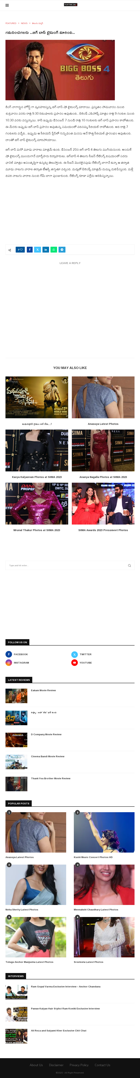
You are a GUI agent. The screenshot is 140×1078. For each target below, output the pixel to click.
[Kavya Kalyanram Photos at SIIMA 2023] (36, 450)
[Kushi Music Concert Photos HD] (104, 832)
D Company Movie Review (46, 734)
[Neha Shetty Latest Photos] (35, 885)
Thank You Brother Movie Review (50, 778)
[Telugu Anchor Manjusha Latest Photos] (35, 937)
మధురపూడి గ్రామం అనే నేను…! (37, 423)
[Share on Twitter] (37, 250)
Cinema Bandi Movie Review (47, 756)
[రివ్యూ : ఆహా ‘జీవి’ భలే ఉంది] (16, 718)
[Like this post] (21, 250)
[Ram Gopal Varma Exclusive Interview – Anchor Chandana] (16, 992)
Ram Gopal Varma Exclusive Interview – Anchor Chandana (65, 986)
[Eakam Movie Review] (16, 696)
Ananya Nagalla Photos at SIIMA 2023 (103, 477)
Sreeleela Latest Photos (88, 962)
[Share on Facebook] (30, 250)
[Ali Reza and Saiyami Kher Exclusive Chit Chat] (16, 1036)
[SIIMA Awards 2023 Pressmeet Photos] (103, 503)
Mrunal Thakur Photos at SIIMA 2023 (36, 530)
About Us (36, 1065)
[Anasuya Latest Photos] (103, 397)
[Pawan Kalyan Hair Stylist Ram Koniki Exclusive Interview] (16, 1014)
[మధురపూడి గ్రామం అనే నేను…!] (36, 397)
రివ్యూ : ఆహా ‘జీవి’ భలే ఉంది (44, 712)
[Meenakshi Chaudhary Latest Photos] (104, 885)
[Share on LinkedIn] (45, 250)
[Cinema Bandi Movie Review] (16, 762)
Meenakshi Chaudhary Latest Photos (96, 909)
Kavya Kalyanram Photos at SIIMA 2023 (37, 477)
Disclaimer (56, 1065)
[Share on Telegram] (62, 250)
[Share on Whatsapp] (53, 250)
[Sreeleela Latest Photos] (104, 937)
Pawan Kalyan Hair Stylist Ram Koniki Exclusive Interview (65, 1008)
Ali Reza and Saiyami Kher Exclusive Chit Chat (58, 1030)
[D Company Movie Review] (16, 740)
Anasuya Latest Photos (103, 423)
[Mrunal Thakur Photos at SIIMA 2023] (36, 503)
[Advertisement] (70, 213)
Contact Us (102, 1065)
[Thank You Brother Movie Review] (16, 784)
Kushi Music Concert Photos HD (93, 857)
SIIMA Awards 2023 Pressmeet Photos (103, 530)
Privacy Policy (79, 1065)
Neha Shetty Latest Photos (21, 909)
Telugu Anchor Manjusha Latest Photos (29, 962)
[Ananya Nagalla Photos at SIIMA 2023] (103, 450)
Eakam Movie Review (43, 690)
